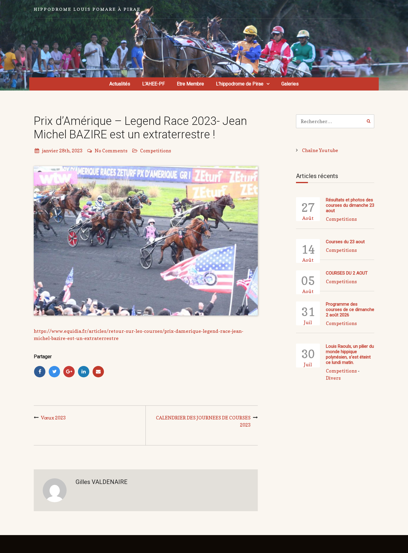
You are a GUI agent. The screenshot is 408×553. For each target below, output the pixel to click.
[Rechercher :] (335, 121)
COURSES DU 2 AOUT (347, 273)
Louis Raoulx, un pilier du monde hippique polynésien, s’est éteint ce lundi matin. (350, 354)
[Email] (98, 371)
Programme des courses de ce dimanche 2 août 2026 (350, 309)
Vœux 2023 (53, 418)
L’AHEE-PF (153, 84)
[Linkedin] (83, 371)
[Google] (69, 371)
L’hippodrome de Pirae (239, 84)
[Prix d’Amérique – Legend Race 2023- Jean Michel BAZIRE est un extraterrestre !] (146, 240)
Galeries (290, 84)
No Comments (111, 151)
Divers (333, 378)
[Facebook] (39, 371)
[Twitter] (54, 371)
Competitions (155, 151)
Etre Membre (190, 84)
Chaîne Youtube (320, 150)
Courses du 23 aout (345, 241)
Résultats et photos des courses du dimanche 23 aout (350, 205)
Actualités (119, 84)
